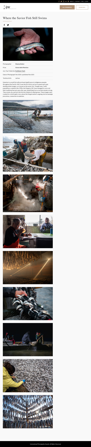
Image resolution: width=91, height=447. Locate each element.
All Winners (67, 7)
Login (86, 1)
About (72, 1)
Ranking (82, 7)
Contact (77, 1)
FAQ (82, 1)
